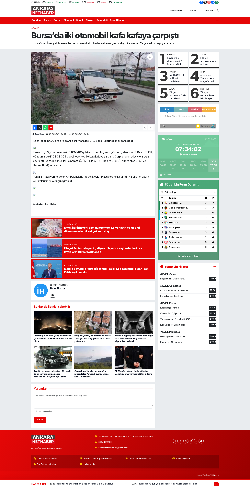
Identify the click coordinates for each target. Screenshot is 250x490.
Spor (202, 72)
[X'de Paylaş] (39, 127)
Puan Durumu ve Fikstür (140, 458)
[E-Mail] (52, 295)
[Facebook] (175, 441)
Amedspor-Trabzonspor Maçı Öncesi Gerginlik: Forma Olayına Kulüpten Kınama (208, 78)
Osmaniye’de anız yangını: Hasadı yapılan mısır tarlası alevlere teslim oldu (53, 338)
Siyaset (90, 20)
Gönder (40, 419)
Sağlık (79, 20)
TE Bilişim (214, 475)
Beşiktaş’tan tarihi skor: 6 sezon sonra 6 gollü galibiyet (85, 484)
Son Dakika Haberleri (46, 464)
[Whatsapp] (196, 441)
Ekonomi (69, 20)
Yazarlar (208, 11)
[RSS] (201, 441)
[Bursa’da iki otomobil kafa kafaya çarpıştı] (93, 88)
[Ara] (217, 11)
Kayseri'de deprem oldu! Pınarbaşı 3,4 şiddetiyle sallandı (174, 61)
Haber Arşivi (89, 464)
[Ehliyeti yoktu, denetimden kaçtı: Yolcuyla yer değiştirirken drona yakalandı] (93, 322)
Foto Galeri (176, 11)
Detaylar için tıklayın (188, 256)
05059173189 (105, 442)
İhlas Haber (40, 134)
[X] (180, 441)
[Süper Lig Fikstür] (214, 267)
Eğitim (57, 20)
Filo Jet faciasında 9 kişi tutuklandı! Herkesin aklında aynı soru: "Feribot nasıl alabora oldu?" (177, 95)
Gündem (36, 20)
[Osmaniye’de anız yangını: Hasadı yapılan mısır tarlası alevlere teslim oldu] (53, 322)
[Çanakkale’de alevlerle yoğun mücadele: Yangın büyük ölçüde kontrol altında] (93, 357)
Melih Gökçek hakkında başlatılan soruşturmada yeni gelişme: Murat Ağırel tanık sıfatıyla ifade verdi (177, 78)
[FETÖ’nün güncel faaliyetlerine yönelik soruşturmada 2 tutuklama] (134, 357)
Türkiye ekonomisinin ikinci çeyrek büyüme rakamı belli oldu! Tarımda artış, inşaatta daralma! (208, 95)
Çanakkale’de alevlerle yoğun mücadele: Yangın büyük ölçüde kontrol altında (91, 374)
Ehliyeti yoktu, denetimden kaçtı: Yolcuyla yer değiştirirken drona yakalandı (92, 338)
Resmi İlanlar (117, 20)
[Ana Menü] (217, 20)
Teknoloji (102, 20)
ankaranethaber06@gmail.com (113, 448)
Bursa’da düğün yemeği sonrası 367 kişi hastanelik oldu (168, 484)
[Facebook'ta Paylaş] (35, 127)
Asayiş (47, 20)
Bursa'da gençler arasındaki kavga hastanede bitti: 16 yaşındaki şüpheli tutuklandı (134, 338)
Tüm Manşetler (183, 458)
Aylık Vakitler (167, 175)
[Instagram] (185, 441)
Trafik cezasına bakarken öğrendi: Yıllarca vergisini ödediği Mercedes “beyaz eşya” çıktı (52, 374)
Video (193, 11)
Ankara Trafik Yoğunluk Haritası (97, 458)
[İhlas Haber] (41, 290)
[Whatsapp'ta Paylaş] (45, 127)
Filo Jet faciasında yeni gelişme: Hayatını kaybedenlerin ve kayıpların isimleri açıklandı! (208, 61)
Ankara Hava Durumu (47, 458)
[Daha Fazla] (50, 127)
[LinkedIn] (191, 441)
